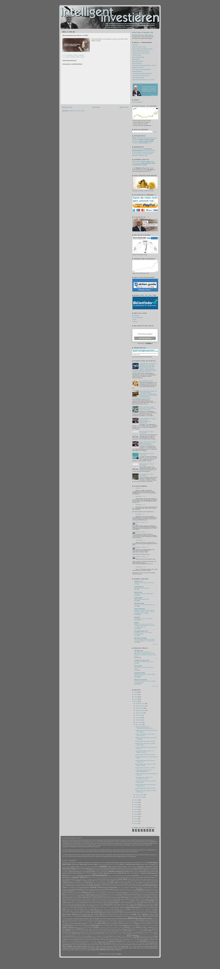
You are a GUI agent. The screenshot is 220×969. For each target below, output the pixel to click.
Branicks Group (119, 875)
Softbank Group (76, 934)
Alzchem (142, 864)
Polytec (151, 923)
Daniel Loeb (106, 884)
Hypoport (132, 901)
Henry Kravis (123, 899)
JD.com (63, 904)
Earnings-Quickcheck (77, 889)
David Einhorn (118, 884)
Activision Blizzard (103, 862)
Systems (102, 937)
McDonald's (111, 914)
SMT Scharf (150, 932)
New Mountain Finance (84, 920)
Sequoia (121, 930)
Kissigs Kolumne (144, 907)
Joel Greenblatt (138, 904)
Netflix (67, 920)
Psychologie (124, 925)
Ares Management (111, 868)
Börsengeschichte (153, 873)
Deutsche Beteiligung (94, 885)
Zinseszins (118, 949)
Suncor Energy (77, 937)
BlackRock (100, 873)
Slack (141, 932)
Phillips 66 (137, 923)
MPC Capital (154, 916)
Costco (128, 882)
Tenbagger (64, 939)
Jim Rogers (131, 904)
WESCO (130, 946)
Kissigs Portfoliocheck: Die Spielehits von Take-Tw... (146, 774)
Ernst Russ (92, 891)
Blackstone (106, 873)
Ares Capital (104, 868)
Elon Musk (125, 889)
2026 (136, 692)
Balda (66, 870)
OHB (157, 920)
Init (74, 902)
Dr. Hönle (144, 887)
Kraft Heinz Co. (95, 909)
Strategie (150, 141)
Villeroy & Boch (91, 944)
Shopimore (106, 932)
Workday (69, 949)
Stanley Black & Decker (148, 933)
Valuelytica (137, 617)
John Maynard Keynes (80, 905)
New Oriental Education (96, 920)
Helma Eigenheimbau (102, 899)
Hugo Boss (123, 901)
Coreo (107, 882)
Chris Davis (65, 881)
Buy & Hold (153, 138)
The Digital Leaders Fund (141, 631)
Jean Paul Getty (75, 904)
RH (122, 927)
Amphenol (96, 866)
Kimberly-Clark (107, 907)
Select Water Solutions (114, 930)
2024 (136, 697)
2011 (136, 823)
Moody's (140, 916)
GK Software (135, 896)
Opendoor (66, 922)
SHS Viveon (119, 932)
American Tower (74, 866)
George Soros (101, 896)
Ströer (63, 937)
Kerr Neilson (100, 907)
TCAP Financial (122, 937)
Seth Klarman (148, 930)
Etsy (109, 890)
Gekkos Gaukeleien (73, 896)
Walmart (129, 944)
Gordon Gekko (107, 897)
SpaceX (91, 934)
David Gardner (124, 884)
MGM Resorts (70, 916)
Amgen (91, 866)
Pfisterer (108, 923)
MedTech (139, 914)
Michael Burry (78, 916)
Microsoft (98, 916)
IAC (137, 901)
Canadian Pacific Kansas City (108, 877)
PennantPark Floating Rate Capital (149, 922)
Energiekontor (70, 891)
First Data (101, 892)
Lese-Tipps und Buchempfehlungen (141, 69)
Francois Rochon (150, 892)
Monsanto (135, 916)
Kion (124, 907)
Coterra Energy (134, 882)
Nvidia (137, 920)
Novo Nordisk (127, 920)
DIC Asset (80, 887)
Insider (80, 902)
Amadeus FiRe (147, 864)
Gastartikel (128, 894)
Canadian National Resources (95, 877)
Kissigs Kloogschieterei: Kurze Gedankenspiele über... (143, 770)
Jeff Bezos (82, 904)
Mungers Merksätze (84, 918)
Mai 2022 (138, 720)
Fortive (137, 892)
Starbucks (73, 936)
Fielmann (79, 892)
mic (74, 916)
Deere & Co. (141, 884)
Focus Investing (122, 892)
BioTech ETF (85, 873)
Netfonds (71, 920)
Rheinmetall (126, 927)
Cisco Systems (110, 881)
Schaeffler (149, 929)
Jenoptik (95, 904)
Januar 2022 (139, 797)
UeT (148, 941)
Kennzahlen (94, 907)
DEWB (72, 887)
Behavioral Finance (74, 871)
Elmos (121, 889)
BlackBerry (95, 873)
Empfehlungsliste (147, 889)
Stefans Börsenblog (139, 609)
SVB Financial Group (91, 937)
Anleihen (155, 866)
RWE (128, 929)
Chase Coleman (131, 879)
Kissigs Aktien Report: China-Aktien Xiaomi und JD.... (145, 734)
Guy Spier (64, 899)
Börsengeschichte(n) (137, 61)
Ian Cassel (141, 901)
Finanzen (84, 892)
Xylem (89, 949)
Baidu (63, 870)
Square (124, 934)
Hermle (141, 899)
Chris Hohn (71, 880)
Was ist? (149, 143)
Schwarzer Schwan (75, 930)
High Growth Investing (140, 638)
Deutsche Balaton (76, 885)
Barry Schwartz (96, 870)
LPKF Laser (68, 912)
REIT (92, 927)
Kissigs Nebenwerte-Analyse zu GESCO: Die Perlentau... (146, 730)
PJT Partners (144, 923)
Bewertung (133, 871)
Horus (97, 901)
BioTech (80, 873)
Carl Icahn (151, 877)
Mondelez (126, 916)
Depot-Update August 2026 (141, 599)
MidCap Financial (106, 916)
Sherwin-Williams (89, 932)
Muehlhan (76, 918)
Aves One (145, 868)
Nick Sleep (112, 920)
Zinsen (113, 949)
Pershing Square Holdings (91, 923)
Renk (100, 927)
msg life (70, 918)
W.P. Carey (124, 944)
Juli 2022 (138, 715)
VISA (108, 944)
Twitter (134, 319)
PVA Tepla (148, 925)
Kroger (101, 909)
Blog (119, 873)
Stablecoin (136, 933)
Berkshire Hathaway (115, 871)
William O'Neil (136, 948)
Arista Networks (120, 868)
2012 (136, 821)
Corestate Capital (113, 882)
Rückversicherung (117, 929)
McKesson (117, 914)
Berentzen (105, 871)
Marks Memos (146, 912)
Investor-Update (145, 161)
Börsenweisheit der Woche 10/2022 (145, 788)
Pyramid (152, 925)
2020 (136, 802)
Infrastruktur (70, 902)
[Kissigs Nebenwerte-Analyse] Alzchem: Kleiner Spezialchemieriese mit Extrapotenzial (147, 421)
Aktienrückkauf (84, 864)
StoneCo (141, 936)
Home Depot (68, 901)
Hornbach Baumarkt (81, 901)
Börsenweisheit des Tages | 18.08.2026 (146, 474)
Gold (84, 897)
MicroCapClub (138, 666)
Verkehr (137, 943)
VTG (118, 944)
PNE (148, 923)
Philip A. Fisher (117, 923)
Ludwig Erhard (74, 912)
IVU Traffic (134, 902)
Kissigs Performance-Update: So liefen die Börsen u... (145, 791)
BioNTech (74, 873)
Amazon (153, 864)
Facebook (135, 321)
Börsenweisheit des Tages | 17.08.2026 (146, 454)
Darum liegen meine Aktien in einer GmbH (143, 79)
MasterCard (75, 914)
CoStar (124, 882)
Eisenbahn (116, 889)
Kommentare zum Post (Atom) (76, 111)
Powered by (140, 343)
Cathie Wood (82, 879)
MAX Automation (95, 914)
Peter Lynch (101, 923)
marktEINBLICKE (138, 587)
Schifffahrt (67, 930)
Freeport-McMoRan (70, 894)
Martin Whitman (154, 912)
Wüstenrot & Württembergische (77, 949)
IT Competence (127, 902)
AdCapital (121, 862)
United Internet (76, 943)
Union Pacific (65, 943)
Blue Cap (123, 873)
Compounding (88, 882)
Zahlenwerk (103, 950)
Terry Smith (75, 939)
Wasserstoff (99, 946)
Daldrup (87, 884)
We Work (118, 946)
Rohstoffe (80, 929)
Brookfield (135, 875)
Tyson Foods (133, 941)
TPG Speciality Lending (78, 941)
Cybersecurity (69, 884)
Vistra (111, 944)
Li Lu (127, 911)
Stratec (151, 936)
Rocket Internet (66, 929)
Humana (128, 901)
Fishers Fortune (111, 892)
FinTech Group (96, 892)
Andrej (137, 488)
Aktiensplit (90, 864)
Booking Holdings (131, 873)
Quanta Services (78, 927)
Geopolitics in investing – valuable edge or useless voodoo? (145, 674)
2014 (136, 816)
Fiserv (105, 892)
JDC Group (68, 904)
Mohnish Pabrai (120, 916)
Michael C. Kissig (140, 522)
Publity (137, 925)
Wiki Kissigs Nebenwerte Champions (78, 948)
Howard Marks (116, 901)
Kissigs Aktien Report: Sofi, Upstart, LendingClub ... (145, 761)
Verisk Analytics (132, 943)
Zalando (109, 949)
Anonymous (139, 496)
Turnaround (135, 143)
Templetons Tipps (143, 155)
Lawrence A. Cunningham (151, 909)
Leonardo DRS (105, 911)
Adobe (128, 862)
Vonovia (114, 944)
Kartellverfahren (65, 907)
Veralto (123, 943)
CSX (155, 882)
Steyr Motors (123, 936)
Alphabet (128, 864)
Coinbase (139, 880)
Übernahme (143, 941)
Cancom (116, 877)
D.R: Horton (75, 884)
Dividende (135, 139)
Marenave (104, 912)
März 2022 (139, 724)
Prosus (119, 925)
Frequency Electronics (80, 894)
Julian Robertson (122, 905)
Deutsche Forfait (118, 885)
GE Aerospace (144, 894)
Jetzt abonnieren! (145, 338)
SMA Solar (145, 932)
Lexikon (124, 911)
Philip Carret (125, 923)
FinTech (90, 892)
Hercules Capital (135, 899)
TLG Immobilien (144, 939)
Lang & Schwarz (136, 909)
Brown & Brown (142, 875)
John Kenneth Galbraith (68, 905)
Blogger (119, 954)
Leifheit (92, 911)
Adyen (132, 862)
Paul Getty (108, 921)
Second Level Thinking (98, 930)
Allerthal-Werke (109, 864)
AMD (157, 864)
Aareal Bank (86, 862)
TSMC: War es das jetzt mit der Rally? (144, 582)
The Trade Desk (110, 939)
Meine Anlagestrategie (138, 57)
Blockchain (115, 873)
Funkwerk (119, 894)
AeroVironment (137, 862)
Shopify (102, 932)
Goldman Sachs (89, 897)
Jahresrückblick (147, 902)
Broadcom (130, 875)
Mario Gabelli (127, 912)
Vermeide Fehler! (136, 55)
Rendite (96, 927)
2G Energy (64, 862)
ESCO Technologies (100, 891)
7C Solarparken (79, 862)
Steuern (111, 936)
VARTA (116, 943)
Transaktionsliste (93, 941)
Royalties (101, 929)
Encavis (153, 889)
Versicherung (65, 944)
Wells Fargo (125, 946)
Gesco (106, 896)
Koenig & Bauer (69, 909)
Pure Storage (142, 925)
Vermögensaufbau (153, 943)
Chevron (137, 879)
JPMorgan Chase (109, 905)
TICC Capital (137, 939)
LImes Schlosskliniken (133, 911)
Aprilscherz (92, 868)
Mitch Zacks (113, 916)
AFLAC (142, 862)
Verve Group (76, 944)
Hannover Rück (73, 899)
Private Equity (94, 925)
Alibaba (96, 864)
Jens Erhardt (100, 904)
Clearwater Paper (123, 880)
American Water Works (85, 866)
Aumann (135, 868)
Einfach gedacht (136, 161)
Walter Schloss (142, 944)
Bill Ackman (143, 871)
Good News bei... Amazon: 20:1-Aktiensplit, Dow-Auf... (144, 777)
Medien (134, 914)
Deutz (68, 887)
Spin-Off (99, 934)
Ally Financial (116, 864)
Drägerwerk (150, 887)
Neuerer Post (67, 107)
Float (117, 892)
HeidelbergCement (88, 899)
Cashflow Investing (69, 879)
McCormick (105, 914)
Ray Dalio (88, 927)
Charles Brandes (113, 879)
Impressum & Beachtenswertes (140, 75)
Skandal (138, 932)
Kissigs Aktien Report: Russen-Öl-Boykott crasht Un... (144, 751)
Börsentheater (148, 149)
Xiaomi (86, 949)
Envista (76, 890)
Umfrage (152, 941)
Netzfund (76, 920)
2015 (136, 814)
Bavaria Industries (130, 870)
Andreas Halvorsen (132, 866)
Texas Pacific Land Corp (99, 939)
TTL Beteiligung (110, 941)
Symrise (98, 937)
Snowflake (155, 932)
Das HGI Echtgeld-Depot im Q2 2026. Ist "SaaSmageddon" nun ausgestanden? (144, 640)
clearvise (117, 881)
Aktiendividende (75, 864)
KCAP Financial (73, 907)
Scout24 (84, 930)
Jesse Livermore (124, 904)
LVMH (80, 912)
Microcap (94, 916)
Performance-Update (141, 165)
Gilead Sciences (128, 896)
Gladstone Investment (152, 896)
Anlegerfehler (140, 138)
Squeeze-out (130, 934)
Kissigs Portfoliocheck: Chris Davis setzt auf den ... (146, 747)
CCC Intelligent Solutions (90, 879)
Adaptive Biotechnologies (113, 862)
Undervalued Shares (139, 673)
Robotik (156, 927)
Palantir (91, 922)
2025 (136, 694)
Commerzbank (154, 881)
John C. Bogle (154, 904)
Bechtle (64, 871)
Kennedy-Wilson (87, 907)
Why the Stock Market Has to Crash (143, 661)
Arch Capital (98, 868)
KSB (112, 909)
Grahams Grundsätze (142, 152)
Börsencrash (144, 873)
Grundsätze (141, 139)
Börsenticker (88, 875)
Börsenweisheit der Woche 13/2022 (145, 741)
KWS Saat (122, 909)
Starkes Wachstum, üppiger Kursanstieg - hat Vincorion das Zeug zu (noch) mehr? (147, 408)
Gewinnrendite (112, 896)
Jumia (127, 905)
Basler (116, 870)
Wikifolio (131, 948)
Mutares (97, 918)
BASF (113, 870)
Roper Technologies (93, 929)
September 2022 (140, 710)
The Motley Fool (138, 650)
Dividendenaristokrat (102, 887)
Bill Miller (153, 871)
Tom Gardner (152, 939)
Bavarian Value (138, 592)
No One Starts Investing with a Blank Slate (143, 667)
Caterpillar (77, 879)
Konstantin (138, 514)
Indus (156, 901)
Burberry (69, 877)
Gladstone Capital (142, 896)
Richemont (132, 927)
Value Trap (111, 943)
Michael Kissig (86, 916)
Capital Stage (140, 877)
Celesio (98, 879)
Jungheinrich (132, 905)
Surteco (84, 937)
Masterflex (81, 914)
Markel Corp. (139, 912)
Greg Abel (131, 897)
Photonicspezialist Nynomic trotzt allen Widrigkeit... (145, 738)
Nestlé (63, 920)
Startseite (96, 107)
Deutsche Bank (84, 885)
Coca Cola (134, 881)
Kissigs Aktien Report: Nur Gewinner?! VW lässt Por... (145, 785)
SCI (81, 930)
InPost (77, 902)
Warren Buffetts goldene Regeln (140, 51)
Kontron (76, 909)
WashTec (89, 946)
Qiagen (156, 925)
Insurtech (85, 902)
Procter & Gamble (103, 925)
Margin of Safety (111, 912)
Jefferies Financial (89, 904)
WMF (146, 948)
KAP (137, 905)
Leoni (109, 911)
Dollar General (121, 887)
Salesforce (134, 929)
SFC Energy (155, 930)
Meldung (145, 914)
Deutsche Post (137, 885)
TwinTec (125, 941)
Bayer (136, 870)
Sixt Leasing (133, 932)
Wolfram (64, 949)
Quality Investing (143, 141)
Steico (89, 936)
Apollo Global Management (69, 868)
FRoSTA (97, 894)
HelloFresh (94, 899)
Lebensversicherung (67, 911)
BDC (145, 870)
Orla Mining (78, 921)
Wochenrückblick (153, 948)
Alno (125, 864)
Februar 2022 (140, 794)
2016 (136, 811)
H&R (68, 899)
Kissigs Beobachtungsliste (146, 381)
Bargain (90, 870)
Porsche (156, 923)
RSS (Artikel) (135, 315)
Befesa (67, 871)
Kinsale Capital (118, 907)
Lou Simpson (154, 911)
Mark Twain (133, 912)
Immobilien (151, 901)
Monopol (130, 916)
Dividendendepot (112, 887)
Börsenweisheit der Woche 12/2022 (145, 754)
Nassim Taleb (114, 918)
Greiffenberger (137, 897)
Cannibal (120, 877)
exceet (129, 891)
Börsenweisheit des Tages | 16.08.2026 (146, 432)
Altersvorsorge (135, 864)
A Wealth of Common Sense (141, 660)
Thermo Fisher (118, 939)
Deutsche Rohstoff (147, 885)
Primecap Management (84, 925)
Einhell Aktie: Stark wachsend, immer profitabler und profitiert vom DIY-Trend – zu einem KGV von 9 (144, 625)
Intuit (107, 902)
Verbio (127, 943)
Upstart (96, 943)
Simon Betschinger (139, 603)
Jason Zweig (155, 902)
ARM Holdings (127, 868)
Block (111, 873)
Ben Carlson (82, 871)
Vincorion (97, 944)
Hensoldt (128, 899)
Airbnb (146, 862)
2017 (136, 809)
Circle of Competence (100, 881)
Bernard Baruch (126, 871)
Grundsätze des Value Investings (141, 53)
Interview (103, 902)
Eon (88, 891)
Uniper (70, 943)
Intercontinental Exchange (94, 902)
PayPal (120, 922)
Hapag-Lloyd (80, 899)
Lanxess (142, 909)
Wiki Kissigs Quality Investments (97, 948)
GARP (123, 894)
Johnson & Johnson (100, 905)
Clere (129, 881)
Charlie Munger (122, 879)
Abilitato (136, 622)
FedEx (152, 890)
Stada (140, 934)
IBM (146, 901)
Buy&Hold (83, 877)
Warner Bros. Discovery (152, 944)
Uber (138, 941)
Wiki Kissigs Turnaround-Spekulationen (117, 948)
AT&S (132, 868)
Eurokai (112, 890)
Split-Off (105, 933)
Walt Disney (135, 944)
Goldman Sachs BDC (98, 897)
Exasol (125, 890)
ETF (107, 890)
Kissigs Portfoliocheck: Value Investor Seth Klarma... (145, 781)
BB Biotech (140, 870)
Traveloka (104, 941)
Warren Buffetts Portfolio (80, 946)
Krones (105, 909)
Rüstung (124, 929)
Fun (115, 894)
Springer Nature (119, 933)
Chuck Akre (91, 881)
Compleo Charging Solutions (78, 882)
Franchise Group (142, 892)
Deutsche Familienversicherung (107, 885)
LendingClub (98, 911)
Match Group (87, 914)
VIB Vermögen (83, 944)
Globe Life (75, 897)
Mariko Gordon (80, 57)
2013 (136, 819)
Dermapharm (68, 885)
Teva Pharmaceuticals (87, 939)
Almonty (121, 864)
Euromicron (117, 891)
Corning (120, 882)
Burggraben (147, 138)
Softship (87, 934)
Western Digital (137, 946)
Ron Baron (86, 929)
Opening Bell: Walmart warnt (141, 588)
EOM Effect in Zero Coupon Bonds (143, 618)
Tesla (80, 939)
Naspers (109, 918)
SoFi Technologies (66, 934)
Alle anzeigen (155, 644)
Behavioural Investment (140, 679)
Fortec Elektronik (131, 892)
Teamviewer (129, 937)
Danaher (91, 884)
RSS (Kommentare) (137, 317)
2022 (136, 701)
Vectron (120, 943)
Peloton (139, 921)
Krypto (108, 909)
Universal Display (90, 943)
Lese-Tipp (113, 911)
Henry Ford (116, 899)
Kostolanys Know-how (84, 909)
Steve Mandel (117, 936)
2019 (136, 804)
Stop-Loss (146, 936)
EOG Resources (82, 891)
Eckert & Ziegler (90, 889)
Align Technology (101, 864)
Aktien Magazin (153, 862)
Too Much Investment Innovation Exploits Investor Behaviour (145, 681)
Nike (123, 920)
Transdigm (99, 941)
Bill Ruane (69, 873)
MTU (73, 918)
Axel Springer (154, 868)
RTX (105, 929)
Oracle (74, 922)
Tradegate (87, 941)
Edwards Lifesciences (99, 889)
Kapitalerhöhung (143, 905)
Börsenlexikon (136, 59)
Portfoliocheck (67, 925)
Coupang (140, 882)
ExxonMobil (134, 891)
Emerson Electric (131, 889)
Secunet (105, 930)
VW (120, 944)
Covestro (144, 882)
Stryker (67, 937)
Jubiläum (116, 905)
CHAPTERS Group (104, 879)
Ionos (120, 902)
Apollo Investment (81, 868)
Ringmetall (138, 927)
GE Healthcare (152, 894)
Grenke (142, 897)
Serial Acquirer (128, 930)
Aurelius (140, 868)
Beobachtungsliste (137, 71)
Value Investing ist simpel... (139, 47)
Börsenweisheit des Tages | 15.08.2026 (146, 464)
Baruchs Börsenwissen (138, 149)
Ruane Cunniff (109, 929)
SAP (138, 929)
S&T (131, 929)
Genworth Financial (91, 896)
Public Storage (131, 925)
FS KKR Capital (103, 894)
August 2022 (139, 713)
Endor (156, 889)
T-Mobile (106, 937)
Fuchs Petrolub (110, 894)
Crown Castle (150, 882)
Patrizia (104, 922)
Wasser (94, 946)
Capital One (125, 877)
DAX (137, 884)
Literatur (143, 911)
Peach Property (125, 921)
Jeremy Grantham (108, 904)
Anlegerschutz (149, 866)
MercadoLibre (151, 914)
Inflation (64, 902)
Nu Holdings (133, 920)
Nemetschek (155, 918)
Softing (83, 934)
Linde (140, 911)
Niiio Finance (118, 920)
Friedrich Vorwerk (90, 894)
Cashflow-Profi (138, 581)
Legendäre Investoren (138, 67)
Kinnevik (113, 907)
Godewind (80, 897)
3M (68, 862)
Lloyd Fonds (148, 911)
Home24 (74, 901)
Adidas (125, 862)
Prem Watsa (75, 925)
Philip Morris (131, 923)
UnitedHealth (83, 943)
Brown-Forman (149, 875)
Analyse (134, 138)
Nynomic (142, 920)
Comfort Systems (146, 881)
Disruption (86, 887)
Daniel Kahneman (98, 884)
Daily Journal (82, 884)
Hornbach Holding (91, 901)
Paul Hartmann (114, 922)
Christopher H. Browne (81, 881)
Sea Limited (89, 930)
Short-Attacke (112, 932)
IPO (122, 902)
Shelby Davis (81, 932)
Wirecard (143, 948)
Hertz (144, 899)
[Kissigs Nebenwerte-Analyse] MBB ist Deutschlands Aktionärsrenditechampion (147, 443)
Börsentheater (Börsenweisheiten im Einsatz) (144, 65)
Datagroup (112, 884)
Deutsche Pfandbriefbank (128, 885)
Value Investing (143, 143)
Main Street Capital (96, 912)
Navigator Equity (122, 918)
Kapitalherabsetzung (153, 905)
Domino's (127, 887)
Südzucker (71, 937)
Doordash (132, 887)
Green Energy (124, 897)
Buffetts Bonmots (147, 150)
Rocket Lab (73, 929)
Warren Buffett (67, 946)
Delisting (151, 884)
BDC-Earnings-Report (152, 870)
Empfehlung (139, 889)
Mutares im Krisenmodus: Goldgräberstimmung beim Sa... (144, 727)
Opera (70, 922)
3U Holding (72, 862)
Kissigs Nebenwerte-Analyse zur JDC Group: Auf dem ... (145, 764)
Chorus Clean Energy (145, 879)
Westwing (143, 946)
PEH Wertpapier (133, 922)
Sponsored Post (111, 934)
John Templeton (90, 905)
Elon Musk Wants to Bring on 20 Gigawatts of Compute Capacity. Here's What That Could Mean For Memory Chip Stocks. (145, 654)
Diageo (75, 887)
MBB (101, 914)
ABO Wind (95, 862)
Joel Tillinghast (146, 904)
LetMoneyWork (138, 598)
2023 (136, 699)
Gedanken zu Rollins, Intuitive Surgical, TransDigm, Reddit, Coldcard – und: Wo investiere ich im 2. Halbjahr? (144, 611)
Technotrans (135, 937)
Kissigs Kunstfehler (149, 139)
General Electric (82, 896)
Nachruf (105, 918)
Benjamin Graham (90, 871)
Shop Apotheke (96, 932)
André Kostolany (122, 866)
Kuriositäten (116, 909)
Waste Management (107, 946)
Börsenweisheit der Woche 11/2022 (145, 768)
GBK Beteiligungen (136, 894)
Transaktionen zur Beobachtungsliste (142, 73)
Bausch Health (122, 870)
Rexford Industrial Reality (115, 927)
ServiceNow (141, 930)
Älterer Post (124, 107)
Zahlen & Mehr (95, 949)
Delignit (146, 884)
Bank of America (72, 870)
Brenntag (125, 875)
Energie (64, 891)
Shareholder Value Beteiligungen (70, 932)
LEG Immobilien (75, 911)
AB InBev (91, 862)
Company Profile (66, 882)
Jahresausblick (140, 902)
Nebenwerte (135, 141)
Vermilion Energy (143, 943)
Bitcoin (90, 873)
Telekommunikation (144, 937)
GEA (67, 896)
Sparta (95, 934)
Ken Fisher (80, 907)
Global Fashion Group (67, 897)
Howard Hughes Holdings (105, 901)
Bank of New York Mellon (82, 870)
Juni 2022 (139, 717)
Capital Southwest (132, 877)
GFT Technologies (119, 896)
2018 (136, 807)
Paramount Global (97, 922)
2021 (136, 800)
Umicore (156, 941)
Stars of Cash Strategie (81, 936)
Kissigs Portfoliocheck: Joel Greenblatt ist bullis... (146, 757)
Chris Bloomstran (154, 879)
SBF (146, 929)
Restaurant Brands (106, 927)
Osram (82, 921)
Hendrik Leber (110, 899)
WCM (114, 946)
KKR (63, 909)
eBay (84, 889)
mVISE (101, 918)
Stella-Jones (94, 936)
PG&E (112, 923)
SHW (123, 932)
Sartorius (142, 929)
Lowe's (63, 912)
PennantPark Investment (68, 923)
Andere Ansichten (112, 866)
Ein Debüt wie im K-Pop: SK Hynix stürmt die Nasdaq (143, 633)
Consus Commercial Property (99, 882)
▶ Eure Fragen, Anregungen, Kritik (142, 32)
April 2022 (139, 722)
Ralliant (83, 927)
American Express (66, 866)
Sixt (130, 932)
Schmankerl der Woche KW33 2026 (143, 593)
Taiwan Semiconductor (114, 937)
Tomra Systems (69, 941)
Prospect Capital (113, 925)
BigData (138, 871)
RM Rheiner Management (147, 927)
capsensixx (145, 877)
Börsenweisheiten (71, 57)
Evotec (121, 891)
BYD (88, 877)
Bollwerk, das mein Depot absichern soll (144, 604)
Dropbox (69, 889)
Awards (149, 868)
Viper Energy (103, 944)
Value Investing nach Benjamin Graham (142, 49)
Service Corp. (135, 930)
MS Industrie (65, 918)
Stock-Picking (133, 935)
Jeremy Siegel (116, 904)
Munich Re (91, 918)
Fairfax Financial (146, 891)
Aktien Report (66, 864)
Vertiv (71, 944)
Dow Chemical (138, 887)
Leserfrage (119, 911)
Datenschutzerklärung (138, 77)
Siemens (126, 932)
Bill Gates (148, 871)
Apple (87, 868)
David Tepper (132, 884)
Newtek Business (106, 920)
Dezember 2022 (140, 703)
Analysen (103, 866)
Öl (63, 922)
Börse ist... (137, 873)
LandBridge (128, 909)
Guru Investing (154, 897)
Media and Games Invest (125, 914)
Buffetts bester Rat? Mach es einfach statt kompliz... (145, 744)
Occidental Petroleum (150, 920)
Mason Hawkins (66, 914)
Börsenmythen (73, 875)
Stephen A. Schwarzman (103, 936)
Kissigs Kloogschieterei (132, 907)
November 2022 (140, 706)
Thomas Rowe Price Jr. (128, 939)
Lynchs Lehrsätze (143, 154)
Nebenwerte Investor (145, 918)
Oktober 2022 (140, 708)
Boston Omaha (111, 875)
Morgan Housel (146, 916)
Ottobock (87, 921)
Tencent (70, 939)
